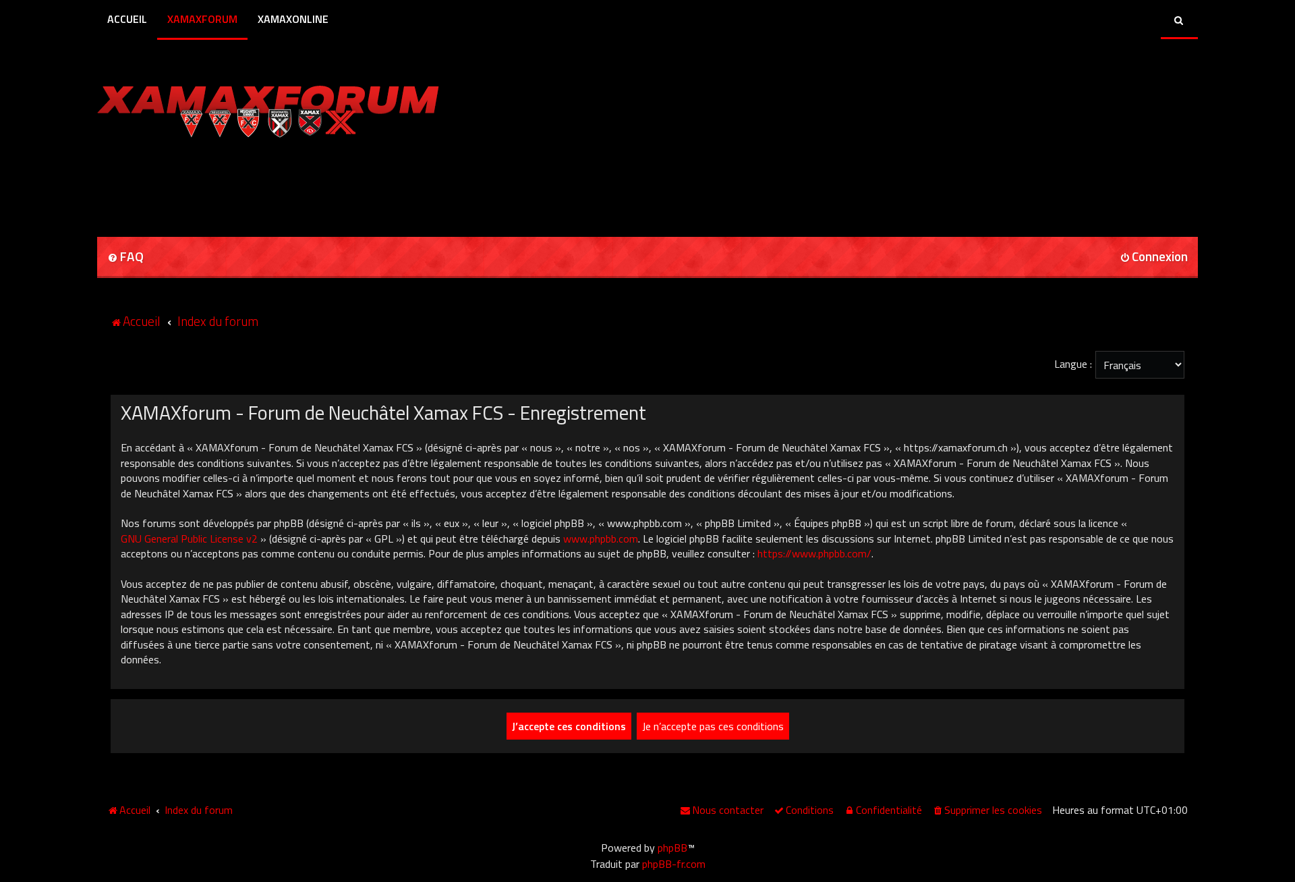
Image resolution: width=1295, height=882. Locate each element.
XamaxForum (202, 19)
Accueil (127, 19)
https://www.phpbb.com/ (814, 553)
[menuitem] (125, 257)
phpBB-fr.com (674, 864)
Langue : (1073, 364)
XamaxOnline (293, 19)
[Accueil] (268, 108)
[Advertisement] (255, 183)
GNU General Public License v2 (189, 538)
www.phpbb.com (600, 538)
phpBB (672, 847)
